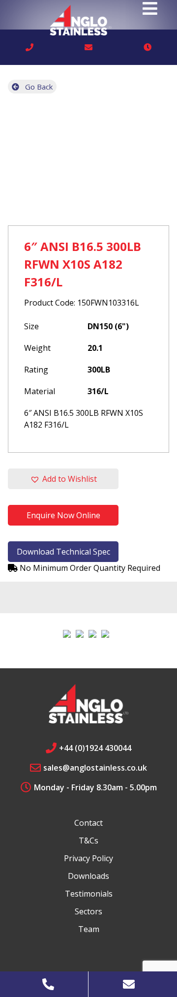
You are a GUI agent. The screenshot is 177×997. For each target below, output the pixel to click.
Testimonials (89, 893)
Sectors (88, 911)
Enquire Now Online (63, 515)
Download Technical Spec (63, 551)
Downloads (88, 876)
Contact (88, 822)
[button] (63, 478)
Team (88, 929)
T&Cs (88, 840)
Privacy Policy (88, 858)
